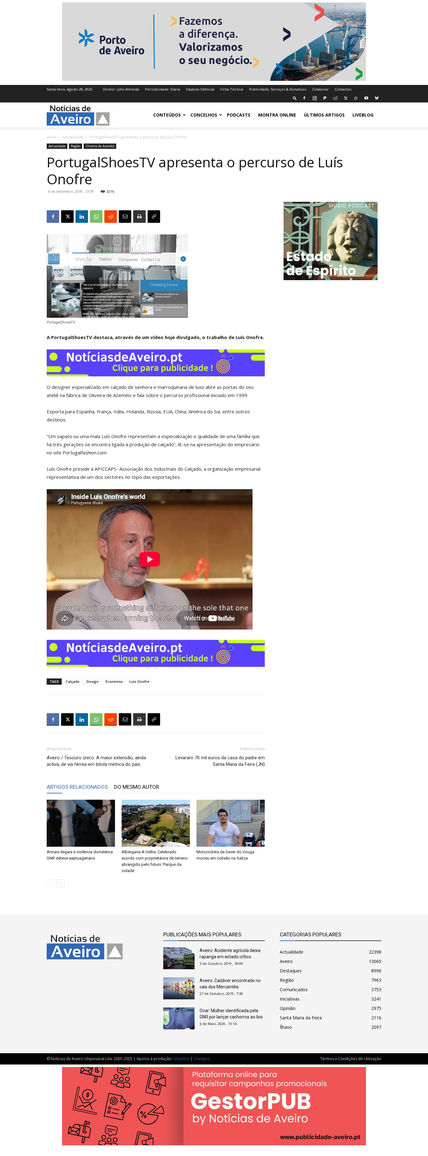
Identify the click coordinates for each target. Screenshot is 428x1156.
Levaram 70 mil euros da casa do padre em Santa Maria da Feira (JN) (220, 761)
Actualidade (72, 137)
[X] (345, 98)
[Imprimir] (139, 216)
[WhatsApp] (356, 98)
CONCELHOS (204, 115)
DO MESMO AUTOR (136, 787)
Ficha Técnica (231, 89)
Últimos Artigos (324, 115)
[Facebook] (304, 98)
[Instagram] (314, 98)
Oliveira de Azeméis (100, 146)
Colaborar (320, 89)
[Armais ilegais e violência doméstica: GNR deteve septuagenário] (81, 823)
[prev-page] (51, 883)
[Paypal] (325, 98)
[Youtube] (366, 98)
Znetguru (202, 1058)
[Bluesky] (376, 98)
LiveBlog (362, 115)
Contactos (343, 89)
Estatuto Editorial (200, 89)
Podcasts (238, 115)
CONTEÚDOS (167, 115)
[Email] (125, 216)
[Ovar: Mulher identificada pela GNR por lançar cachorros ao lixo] (179, 1018)
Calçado (73, 681)
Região (75, 146)
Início (51, 137)
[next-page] (61, 883)
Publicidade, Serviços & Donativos (277, 89)
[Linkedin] (82, 216)
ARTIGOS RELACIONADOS (77, 787)
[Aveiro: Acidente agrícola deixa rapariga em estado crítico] (179, 958)
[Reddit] (335, 98)
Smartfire (181, 1058)
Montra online (277, 115)
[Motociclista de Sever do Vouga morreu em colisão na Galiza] (230, 823)
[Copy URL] (154, 216)
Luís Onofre (139, 681)
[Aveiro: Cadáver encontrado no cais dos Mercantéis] (179, 988)
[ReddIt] (110, 216)
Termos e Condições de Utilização (350, 1058)
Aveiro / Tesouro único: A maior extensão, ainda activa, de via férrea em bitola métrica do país (96, 761)
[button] (295, 98)
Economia (114, 681)
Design (92, 681)
